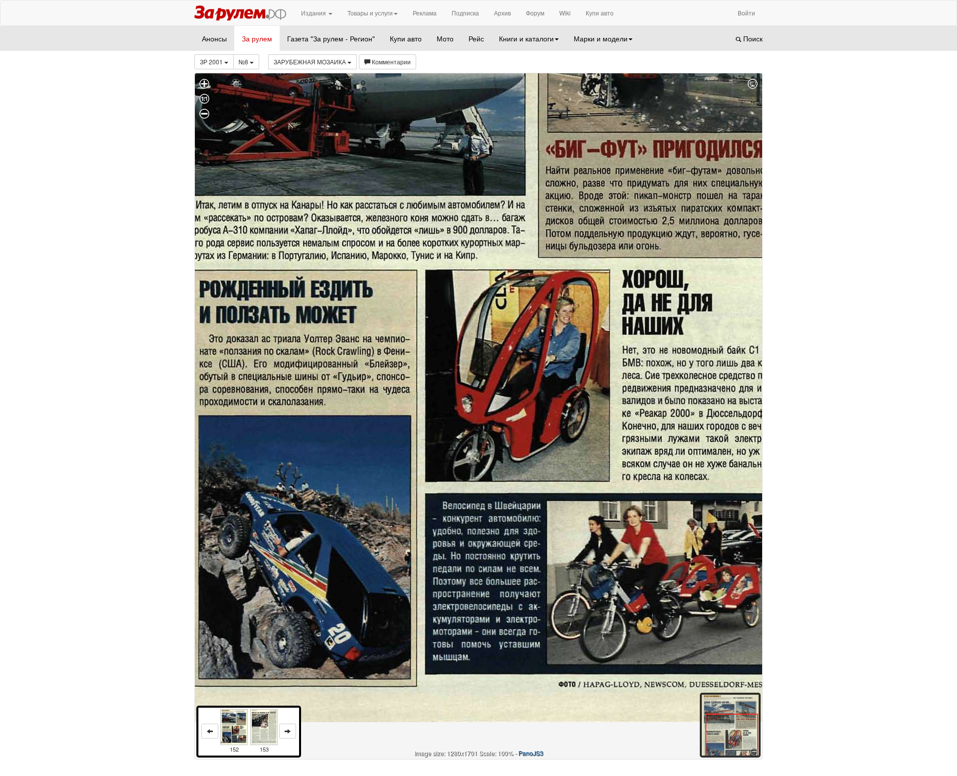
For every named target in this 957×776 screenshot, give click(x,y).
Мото (445, 38)
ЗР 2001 (212, 61)
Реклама (425, 12)
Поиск (752, 38)
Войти (746, 12)
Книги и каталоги (526, 38)
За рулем (257, 38)
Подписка (465, 12)
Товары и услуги (370, 12)
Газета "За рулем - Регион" (331, 38)
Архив (502, 12)
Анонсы (214, 38)
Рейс (476, 38)
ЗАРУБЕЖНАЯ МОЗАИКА (310, 61)
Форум (535, 12)
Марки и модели (601, 38)
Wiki (565, 12)
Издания (314, 12)
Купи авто (600, 12)
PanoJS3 (530, 753)
